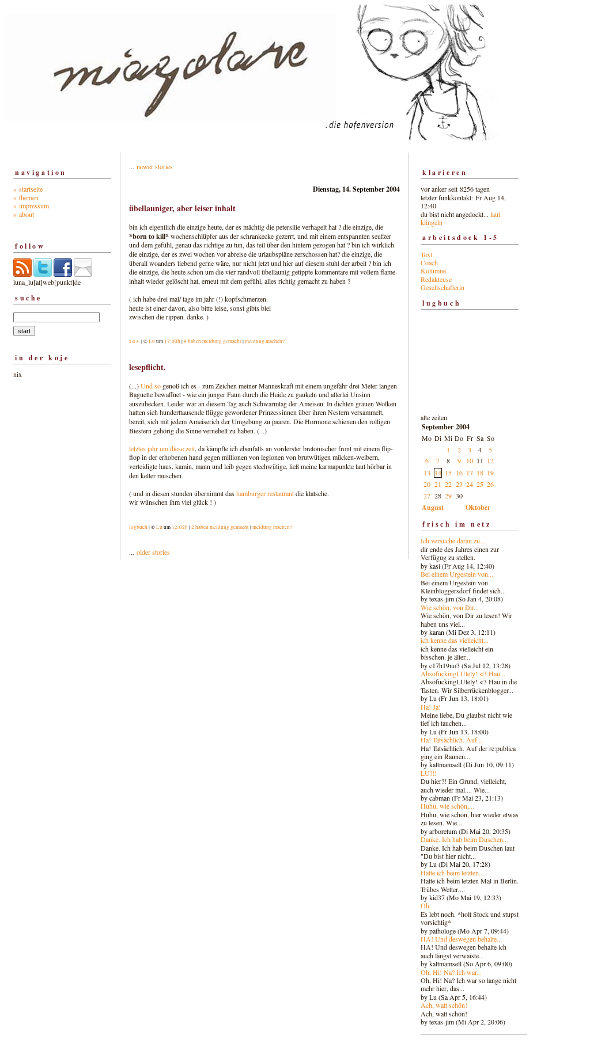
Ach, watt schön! (444, 1005)
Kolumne (433, 270)
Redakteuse (436, 279)
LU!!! (429, 773)
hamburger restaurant (265, 493)
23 (459, 484)
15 (448, 472)
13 (426, 472)
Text (426, 254)
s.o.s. (134, 341)
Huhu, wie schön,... (447, 805)
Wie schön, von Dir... (450, 607)
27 (426, 495)
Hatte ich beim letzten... (452, 872)
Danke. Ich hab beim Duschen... (464, 839)
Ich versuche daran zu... (453, 540)
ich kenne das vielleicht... (455, 640)
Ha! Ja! (431, 706)
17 (469, 472)
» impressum (31, 205)
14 (437, 472)
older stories (153, 552)
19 (490, 472)
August (433, 507)
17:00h (172, 341)
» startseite (28, 188)
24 (469, 484)
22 (448, 484)
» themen (26, 197)
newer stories (155, 166)
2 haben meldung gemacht (220, 527)
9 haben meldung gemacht (212, 341)
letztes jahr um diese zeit (162, 448)
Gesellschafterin (442, 287)
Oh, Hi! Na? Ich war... (451, 972)
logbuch (138, 527)
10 (469, 460)
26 (490, 484)
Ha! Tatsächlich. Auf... (451, 739)
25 (479, 484)
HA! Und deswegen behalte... (461, 938)
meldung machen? (265, 341)
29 (448, 495)
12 (490, 460)
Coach (429, 262)
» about (23, 214)
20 (426, 484)
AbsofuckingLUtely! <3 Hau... (463, 673)
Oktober (478, 507)
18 (479, 472)
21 (437, 484)
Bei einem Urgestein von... (457, 573)
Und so (150, 385)
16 (459, 472)
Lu (152, 341)
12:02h (180, 527)
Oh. (426, 905)
